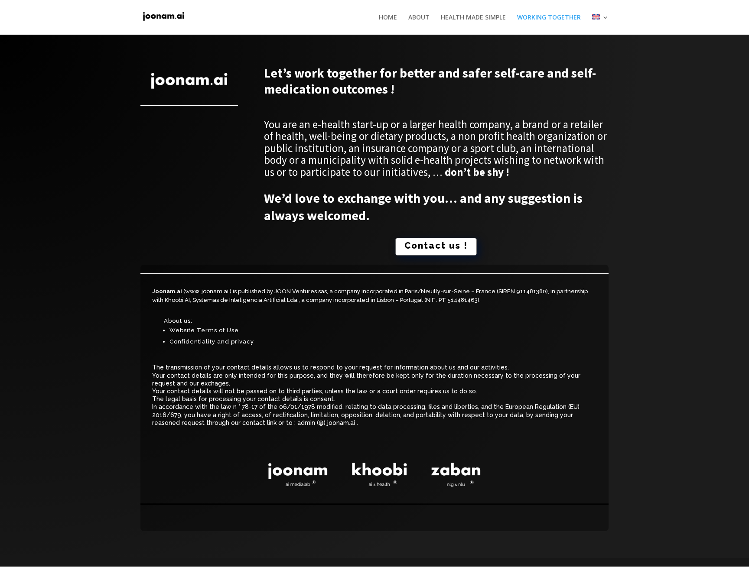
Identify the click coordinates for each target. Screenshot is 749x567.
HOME (388, 17)
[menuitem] (600, 24)
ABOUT (419, 17)
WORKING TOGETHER (549, 17)
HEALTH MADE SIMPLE (473, 17)
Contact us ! (436, 245)
